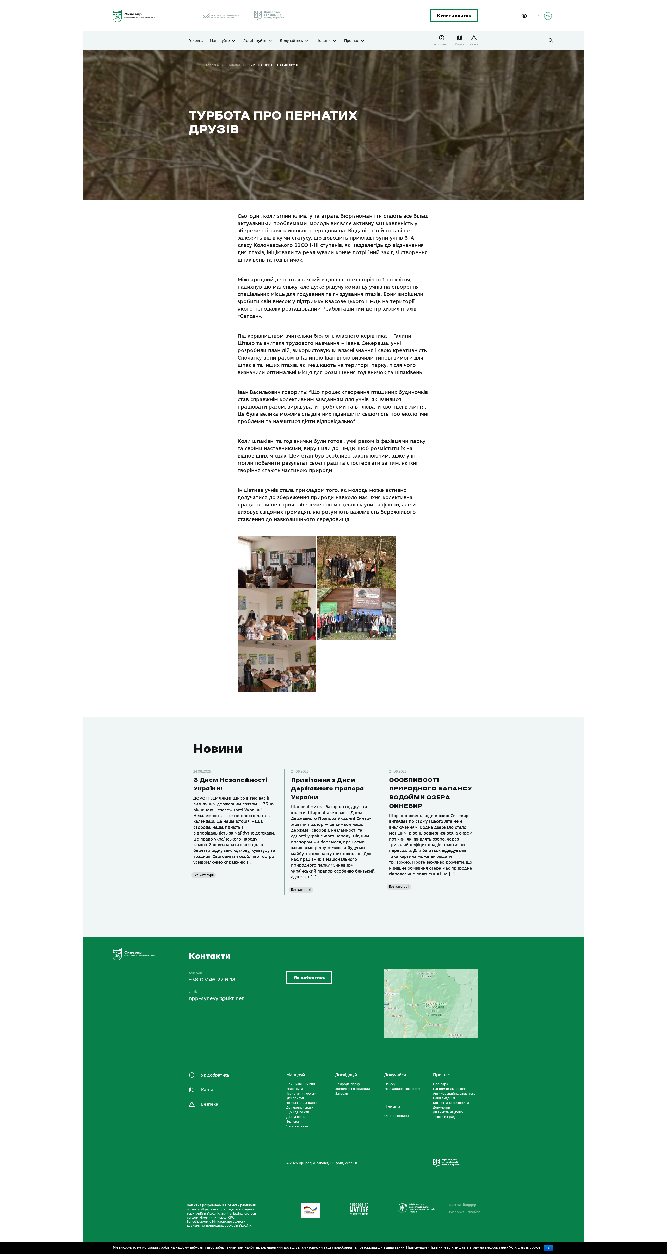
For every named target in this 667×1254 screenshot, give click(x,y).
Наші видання (444, 1098)
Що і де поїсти (297, 1112)
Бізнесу (389, 1084)
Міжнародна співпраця (402, 1089)
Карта (459, 44)
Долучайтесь (291, 41)
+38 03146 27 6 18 (212, 980)
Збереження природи (352, 1089)
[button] (524, 16)
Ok (549, 1248)
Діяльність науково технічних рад (448, 1114)
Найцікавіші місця (300, 1084)
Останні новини (396, 1116)
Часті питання (297, 1126)
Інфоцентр (441, 44)
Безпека (209, 1104)
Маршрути (294, 1089)
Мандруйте (220, 41)
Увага (474, 44)
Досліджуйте (254, 41)
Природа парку (347, 1084)
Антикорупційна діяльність (454, 1093)
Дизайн (455, 1205)
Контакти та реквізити (451, 1103)
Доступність (295, 1117)
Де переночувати (299, 1107)
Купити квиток (454, 15)
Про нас (351, 41)
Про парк (440, 1084)
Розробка (464, 1212)
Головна (196, 41)
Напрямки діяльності (449, 1089)
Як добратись (309, 977)
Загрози (341, 1093)
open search (551, 41)
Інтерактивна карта (301, 1103)
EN (537, 16)
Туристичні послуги (301, 1093)
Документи (441, 1107)
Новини (324, 41)
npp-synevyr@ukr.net (216, 999)
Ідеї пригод (295, 1098)
